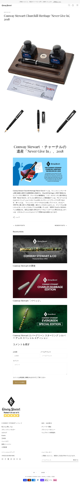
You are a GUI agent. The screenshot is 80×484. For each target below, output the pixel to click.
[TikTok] (11, 459)
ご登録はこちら (57, 1)
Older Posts (20, 225)
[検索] (69, 5)
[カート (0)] (73, 5)
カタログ (4, 432)
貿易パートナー (6, 444)
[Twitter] (8, 459)
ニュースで (5, 441)
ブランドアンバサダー (8, 429)
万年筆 (4, 438)
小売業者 (4, 447)
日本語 (43, 472)
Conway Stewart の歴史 (24, 265)
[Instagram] (2, 459)
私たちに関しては (7, 426)
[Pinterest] (14, 459)
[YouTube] (17, 459)
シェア (18, 217)
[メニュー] (77, 5)
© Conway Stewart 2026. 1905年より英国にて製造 (40, 476)
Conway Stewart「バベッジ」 (27, 300)
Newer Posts (60, 225)
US (34, 472)
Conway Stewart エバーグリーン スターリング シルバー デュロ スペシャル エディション (39, 336)
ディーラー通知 (46, 426)
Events (4, 435)
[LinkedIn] (20, 459)
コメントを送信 (19, 382)
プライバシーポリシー (48, 429)
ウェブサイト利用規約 (48, 432)
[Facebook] (5, 459)
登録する (75, 460)
